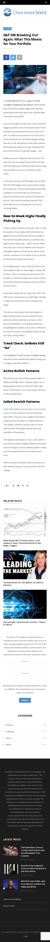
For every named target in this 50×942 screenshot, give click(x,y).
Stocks (7, 29)
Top (26, 936)
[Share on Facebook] (6, 57)
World (8, 744)
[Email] (27, 486)
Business (9, 725)
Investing (10, 731)
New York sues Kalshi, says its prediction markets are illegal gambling (33, 884)
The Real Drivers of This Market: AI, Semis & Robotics (23, 583)
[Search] (46, 2)
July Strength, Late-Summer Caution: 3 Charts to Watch (24, 623)
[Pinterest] (23, 486)
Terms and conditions (12, 899)
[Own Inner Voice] (25, 12)
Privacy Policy (9, 906)
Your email (25, 673)
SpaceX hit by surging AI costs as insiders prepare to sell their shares (33, 868)
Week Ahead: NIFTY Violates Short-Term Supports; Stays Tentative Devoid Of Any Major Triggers (22, 543)
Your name (25, 661)
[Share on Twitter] (13, 57)
